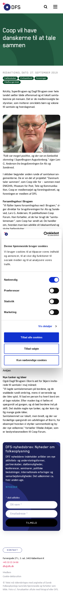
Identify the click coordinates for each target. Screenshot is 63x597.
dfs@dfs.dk (8, 566)
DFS (11, 7)
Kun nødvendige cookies (31, 360)
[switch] (54, 290)
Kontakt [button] (12, 550)
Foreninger (41, 78)
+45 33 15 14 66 (10, 562)
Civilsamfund (26, 78)
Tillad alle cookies (31, 337)
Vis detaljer (45, 326)
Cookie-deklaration (12, 576)
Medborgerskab (11, 82)
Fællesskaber (10, 78)
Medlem (7, 572)
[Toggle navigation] (55, 6)
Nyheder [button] (12, 487)
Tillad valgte (31, 348)
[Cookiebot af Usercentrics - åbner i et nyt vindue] (44, 234)
